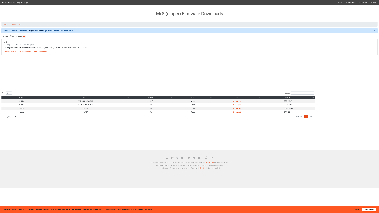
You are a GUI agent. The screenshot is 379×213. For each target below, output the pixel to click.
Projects (364, 3)
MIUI (84, 97)
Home (340, 3)
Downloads (352, 3)
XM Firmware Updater (10, 3)
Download (237, 101)
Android (150, 97)
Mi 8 (20, 24)
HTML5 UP (201, 168)
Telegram (31, 31)
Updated (287, 97)
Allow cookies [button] (369, 209)
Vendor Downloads (40, 52)
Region (192, 97)
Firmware (13, 24)
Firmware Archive (10, 52)
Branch (20, 97)
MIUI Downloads (25, 52)
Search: (287, 93)
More (374, 3)
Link (236, 97)
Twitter (40, 31)
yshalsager (24, 3)
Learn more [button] (148, 209)
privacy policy (209, 162)
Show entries (8, 93)
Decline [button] (357, 209)
